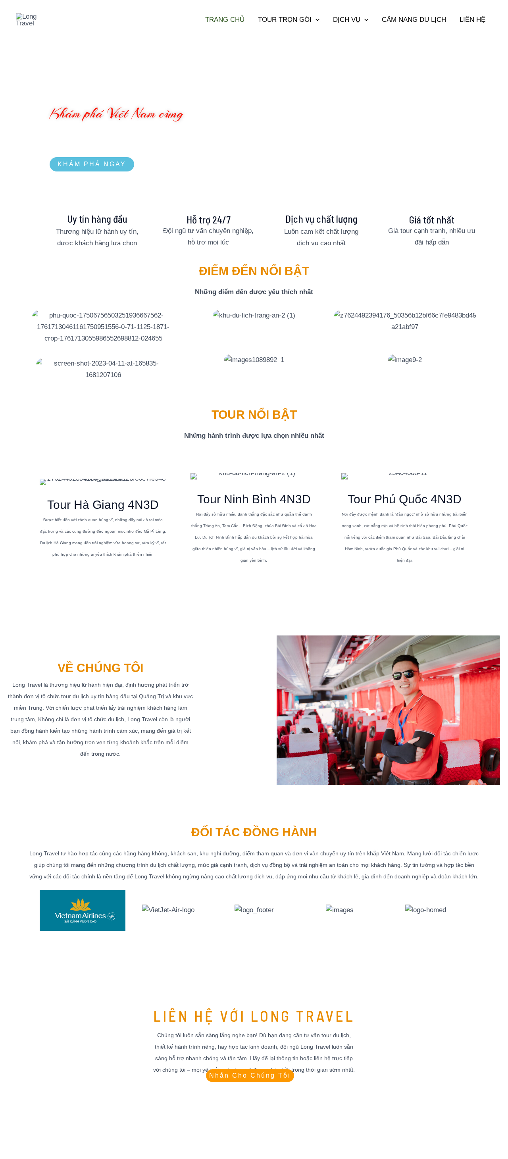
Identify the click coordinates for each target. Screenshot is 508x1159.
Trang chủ (224, 19)
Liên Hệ (472, 19)
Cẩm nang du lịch (414, 19)
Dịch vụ (346, 19)
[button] (315, 20)
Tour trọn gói (285, 19)
